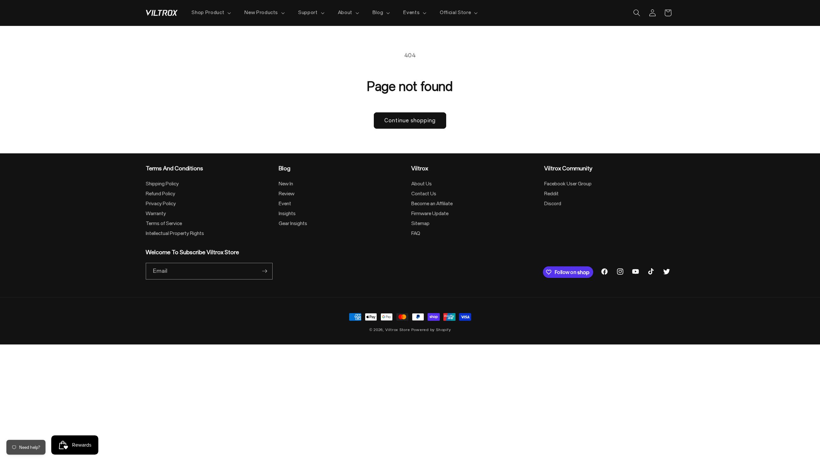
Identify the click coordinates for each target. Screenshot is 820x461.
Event (285, 203)
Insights (287, 213)
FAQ (415, 233)
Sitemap (420, 223)
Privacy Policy (161, 203)
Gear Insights (293, 223)
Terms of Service (164, 223)
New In (286, 184)
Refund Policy (160, 194)
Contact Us (423, 194)
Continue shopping (410, 120)
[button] (210, 12)
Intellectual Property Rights (175, 233)
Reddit (551, 194)
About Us (421, 184)
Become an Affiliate (432, 203)
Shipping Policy (162, 184)
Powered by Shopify (431, 330)
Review (286, 194)
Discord (552, 203)
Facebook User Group (568, 184)
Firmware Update (429, 213)
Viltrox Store (397, 330)
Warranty (156, 213)
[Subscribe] (264, 271)
